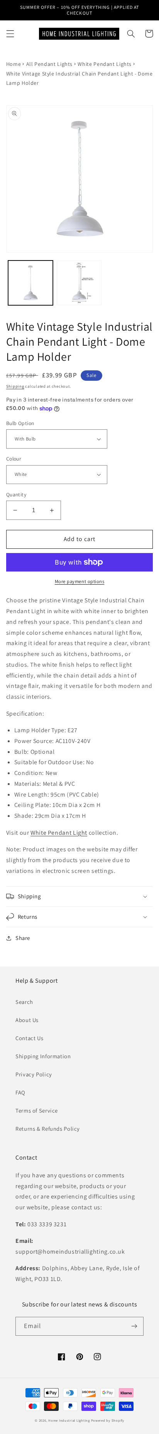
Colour (14, 458)
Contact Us (29, 1038)
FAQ (20, 1092)
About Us (27, 1020)
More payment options (80, 581)
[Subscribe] (134, 1326)
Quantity (16, 494)
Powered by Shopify (107, 1420)
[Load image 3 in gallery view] (79, 283)
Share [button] (22, 937)
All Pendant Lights (49, 64)
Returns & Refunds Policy (47, 1128)
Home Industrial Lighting (69, 1420)
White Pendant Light (58, 833)
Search (24, 1001)
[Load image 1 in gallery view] (30, 283)
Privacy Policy (33, 1074)
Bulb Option (20, 423)
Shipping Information (43, 1056)
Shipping (15, 386)
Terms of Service (36, 1110)
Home (13, 64)
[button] (10, 33)
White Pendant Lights (105, 64)
